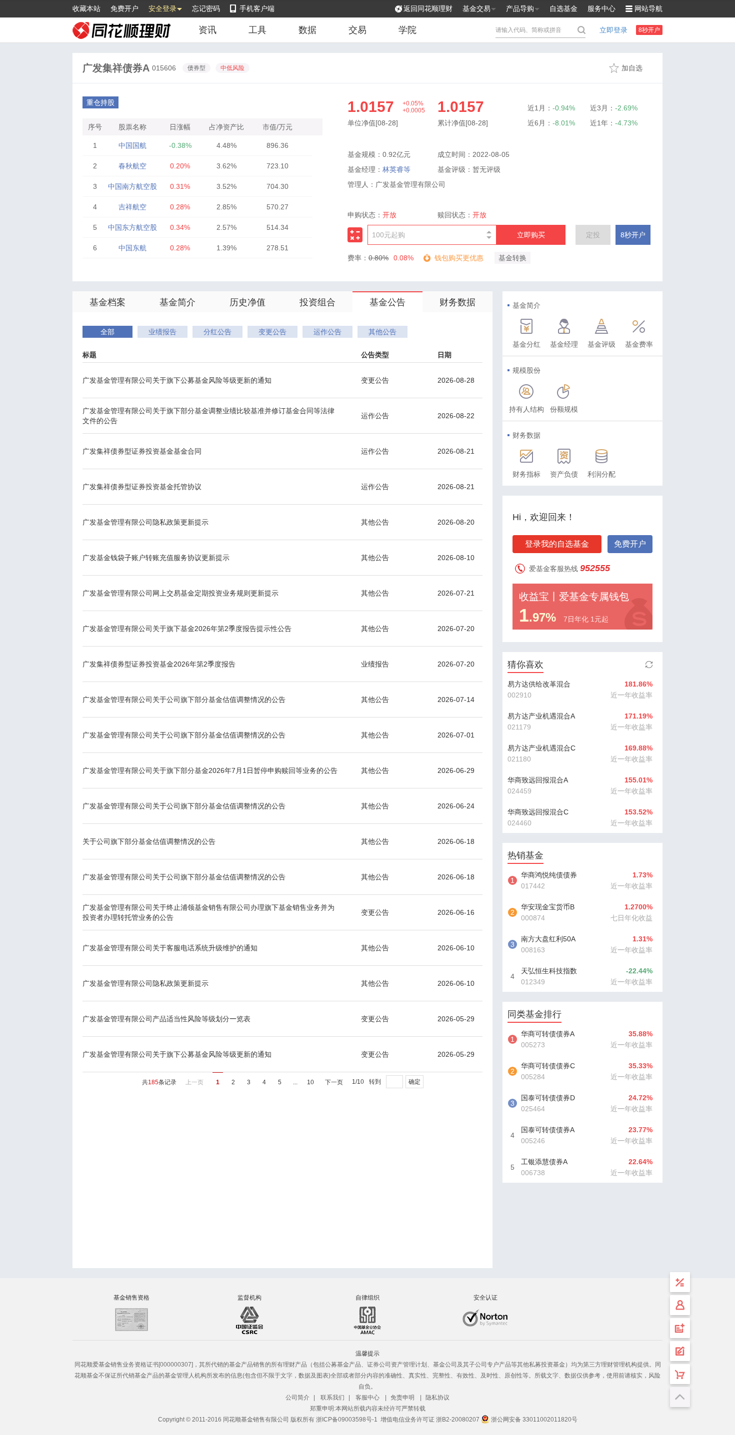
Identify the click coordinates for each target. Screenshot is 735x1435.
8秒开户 (649, 29)
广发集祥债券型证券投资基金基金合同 (142, 451)
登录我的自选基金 (557, 544)
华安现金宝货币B (547, 907)
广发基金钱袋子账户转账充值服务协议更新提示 (156, 558)
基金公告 (388, 302)
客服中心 (368, 1397)
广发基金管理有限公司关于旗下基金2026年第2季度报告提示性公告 (187, 629)
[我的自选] (680, 1374)
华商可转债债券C (548, 1066)
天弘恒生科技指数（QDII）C (549, 972)
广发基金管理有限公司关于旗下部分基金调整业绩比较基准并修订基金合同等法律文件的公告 (208, 416)
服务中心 (602, 8)
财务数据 (458, 302)
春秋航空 (132, 166)
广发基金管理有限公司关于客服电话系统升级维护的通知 (170, 948)
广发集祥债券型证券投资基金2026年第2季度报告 (159, 664)
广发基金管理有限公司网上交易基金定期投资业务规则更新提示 (180, 593)
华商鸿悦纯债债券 (549, 875)
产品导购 (520, 8)
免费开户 (124, 8)
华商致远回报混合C (538, 812)
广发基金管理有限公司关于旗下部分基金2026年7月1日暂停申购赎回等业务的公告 (210, 770)
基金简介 (178, 302)
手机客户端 (257, 8)
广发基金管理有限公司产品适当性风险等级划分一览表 (166, 1019)
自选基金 (564, 8)
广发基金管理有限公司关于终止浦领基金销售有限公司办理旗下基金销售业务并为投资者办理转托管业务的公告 (208, 912)
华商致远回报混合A (538, 780)
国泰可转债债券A (547, 1130)
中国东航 (132, 248)
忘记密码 (206, 8)
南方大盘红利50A (548, 939)
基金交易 (476, 8)
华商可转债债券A (547, 1034)
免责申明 (402, 1397)
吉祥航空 (132, 207)
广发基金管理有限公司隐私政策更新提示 (145, 522)
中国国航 (132, 145)
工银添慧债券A (544, 1162)
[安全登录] (680, 1305)
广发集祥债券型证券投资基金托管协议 (142, 487)
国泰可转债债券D (548, 1098)
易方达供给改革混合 (539, 684)
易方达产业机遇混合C (542, 748)
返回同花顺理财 (428, 8)
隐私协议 (438, 1397)
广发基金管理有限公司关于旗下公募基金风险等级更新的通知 (177, 380)
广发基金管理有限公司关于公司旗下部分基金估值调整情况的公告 (184, 700)
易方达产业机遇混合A (541, 716)
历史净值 (248, 302)
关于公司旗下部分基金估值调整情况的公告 (149, 841)
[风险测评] (680, 1351)
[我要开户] (680, 1328)
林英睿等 (396, 169)
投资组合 (318, 302)
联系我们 (332, 1397)
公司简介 (298, 1397)
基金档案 (108, 302)
